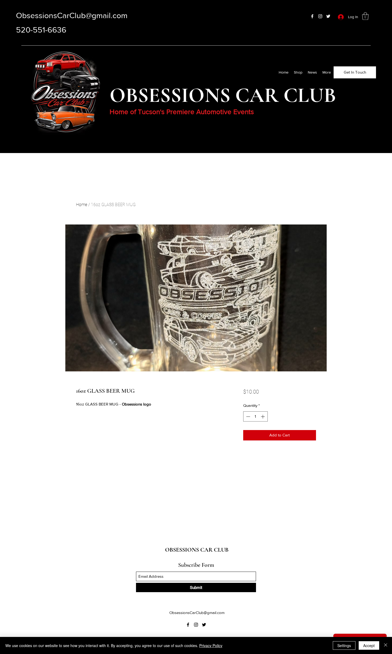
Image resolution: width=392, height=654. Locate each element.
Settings (344, 645)
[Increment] (263, 417)
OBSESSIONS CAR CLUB (197, 549)
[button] (365, 16)
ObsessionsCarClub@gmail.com (71, 15)
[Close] (385, 645)
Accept (369, 645)
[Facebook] (312, 16)
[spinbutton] (255, 417)
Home (81, 204)
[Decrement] (247, 417)
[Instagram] (320, 16)
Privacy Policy (210, 645)
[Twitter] (328, 16)
